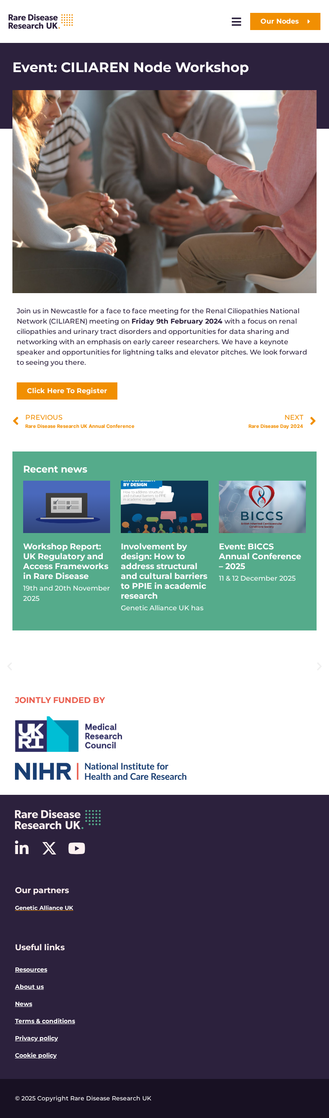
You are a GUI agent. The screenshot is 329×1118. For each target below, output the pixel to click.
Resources (31, 969)
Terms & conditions (45, 1021)
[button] (9, 666)
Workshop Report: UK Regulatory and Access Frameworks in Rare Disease (65, 561)
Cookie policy (36, 1055)
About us (29, 987)
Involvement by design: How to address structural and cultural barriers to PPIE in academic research (164, 571)
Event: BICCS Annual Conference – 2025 (260, 556)
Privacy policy (36, 1038)
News (23, 1004)
